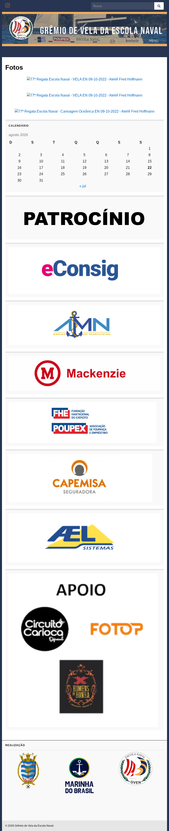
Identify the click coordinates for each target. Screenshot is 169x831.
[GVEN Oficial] (7, 5)
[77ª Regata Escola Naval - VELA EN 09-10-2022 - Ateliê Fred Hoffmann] (84, 79)
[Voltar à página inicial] (84, 29)
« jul (82, 186)
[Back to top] (159, 821)
